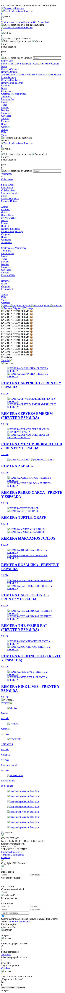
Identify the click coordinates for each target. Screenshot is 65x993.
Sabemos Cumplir (50, 63)
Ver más (5, 360)
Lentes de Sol (7, 253)
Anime (4, 74)
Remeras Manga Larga (12, 231)
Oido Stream (21, 63)
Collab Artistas (34, 63)
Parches (5, 261)
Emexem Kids (30, 22)
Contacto (5, 302)
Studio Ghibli (7, 63)
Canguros (5, 234)
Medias (4, 256)
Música (57, 74)
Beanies (5, 264)
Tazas (4, 259)
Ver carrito (6, 954)
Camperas (6, 239)
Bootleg (12, 77)
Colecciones (7, 179)
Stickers (5, 272)
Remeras (5, 281)
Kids (3, 297)
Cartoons (12, 74)
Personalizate (43, 22)
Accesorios (17, 22)
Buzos (4, 237)
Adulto (4, 294)
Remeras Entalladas (10, 228)
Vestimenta (6, 22)
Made (4, 66)
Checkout (5, 968)
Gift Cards (6, 270)
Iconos (4, 77)
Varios (4, 300)
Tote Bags (6, 250)
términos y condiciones (19, 921)
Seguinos (8, 785)
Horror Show (31, 74)
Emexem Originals (10, 198)
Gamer (21, 74)
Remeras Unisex (9, 201)
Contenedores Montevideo (13, 248)
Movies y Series (45, 74)
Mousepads (6, 267)
